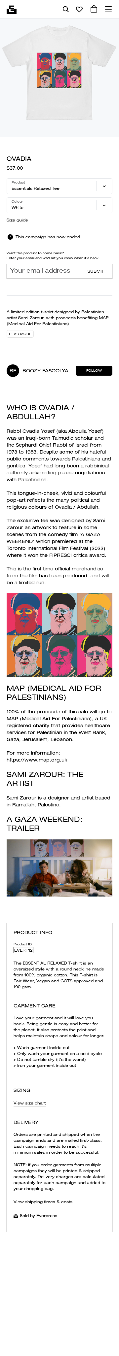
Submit (96, 271)
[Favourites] (79, 9)
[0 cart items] (94, 9)
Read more (20, 334)
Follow (94, 370)
